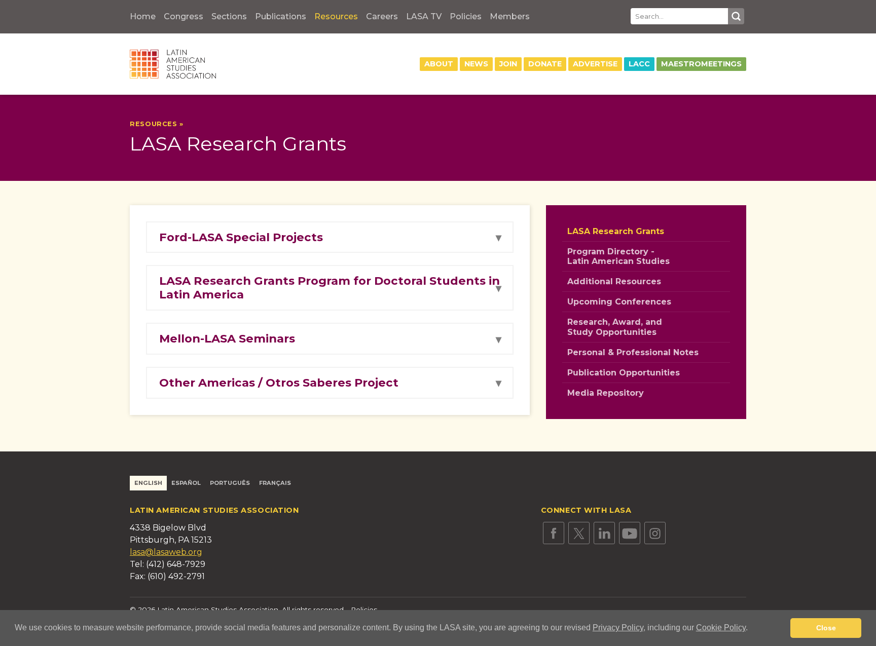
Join (508, 63)
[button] (751, 628)
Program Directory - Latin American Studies (618, 256)
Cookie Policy (721, 627)
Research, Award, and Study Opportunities (614, 326)
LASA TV (424, 16)
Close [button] (826, 628)
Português (230, 482)
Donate (545, 63)
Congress (183, 16)
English (148, 482)
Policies (466, 16)
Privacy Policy (618, 627)
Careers (382, 16)
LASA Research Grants (615, 231)
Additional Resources (614, 281)
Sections (229, 16)
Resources (336, 16)
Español (186, 482)
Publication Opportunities (623, 372)
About (438, 63)
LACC (639, 63)
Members (510, 16)
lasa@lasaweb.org (166, 552)
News (476, 63)
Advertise (595, 63)
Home (143, 16)
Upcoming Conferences (619, 302)
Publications (280, 16)
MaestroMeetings (701, 63)
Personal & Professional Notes (633, 352)
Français (275, 482)
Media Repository (605, 393)
